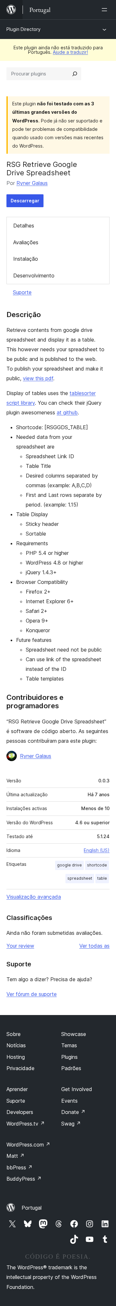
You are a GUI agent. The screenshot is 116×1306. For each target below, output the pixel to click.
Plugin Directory (23, 29)
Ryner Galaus (32, 183)
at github (67, 412)
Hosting (15, 1057)
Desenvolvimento (33, 275)
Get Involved (76, 1089)
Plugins (69, 1057)
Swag (71, 1123)
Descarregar (25, 200)
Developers (19, 1112)
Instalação (25, 259)
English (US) (97, 850)
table (102, 878)
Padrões (71, 1068)
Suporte (22, 292)
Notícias (16, 1045)
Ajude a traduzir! (70, 52)
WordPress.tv (25, 1123)
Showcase (73, 1034)
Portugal (32, 1207)
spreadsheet (79, 878)
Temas (69, 1045)
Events (69, 1101)
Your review (20, 946)
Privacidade (20, 1068)
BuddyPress (24, 1178)
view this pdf (38, 378)
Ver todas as (94, 946)
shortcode (97, 865)
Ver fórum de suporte (31, 994)
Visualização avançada (33, 897)
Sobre (13, 1034)
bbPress (19, 1167)
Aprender (17, 1089)
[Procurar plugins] (74, 73)
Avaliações (25, 242)
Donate (73, 1112)
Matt (15, 1156)
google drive (69, 865)
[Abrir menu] (105, 9)
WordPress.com (28, 1144)
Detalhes (23, 225)
